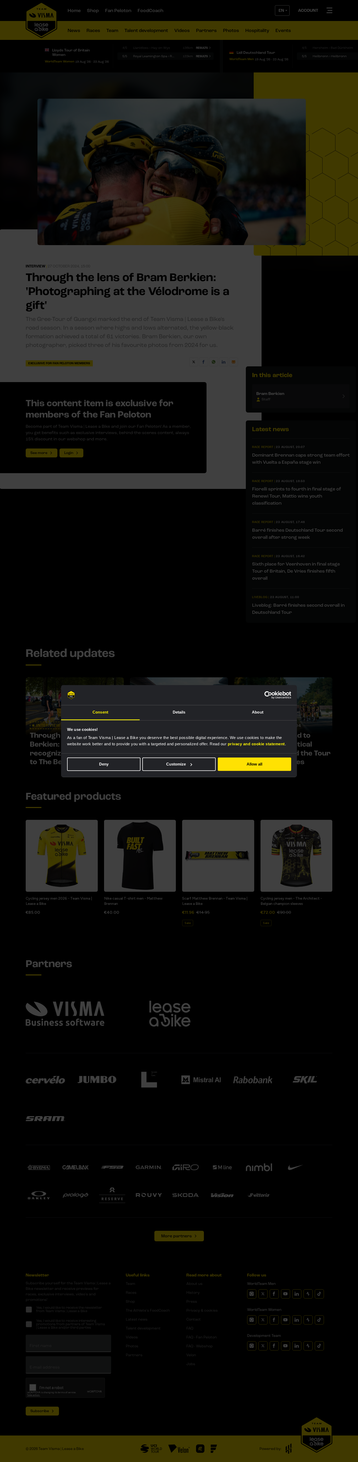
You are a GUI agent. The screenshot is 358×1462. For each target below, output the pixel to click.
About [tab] (257, 712)
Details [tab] (179, 712)
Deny (104, 764)
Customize (176, 764)
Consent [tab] (100, 712)
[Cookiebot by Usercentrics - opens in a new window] (268, 695)
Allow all (254, 764)
